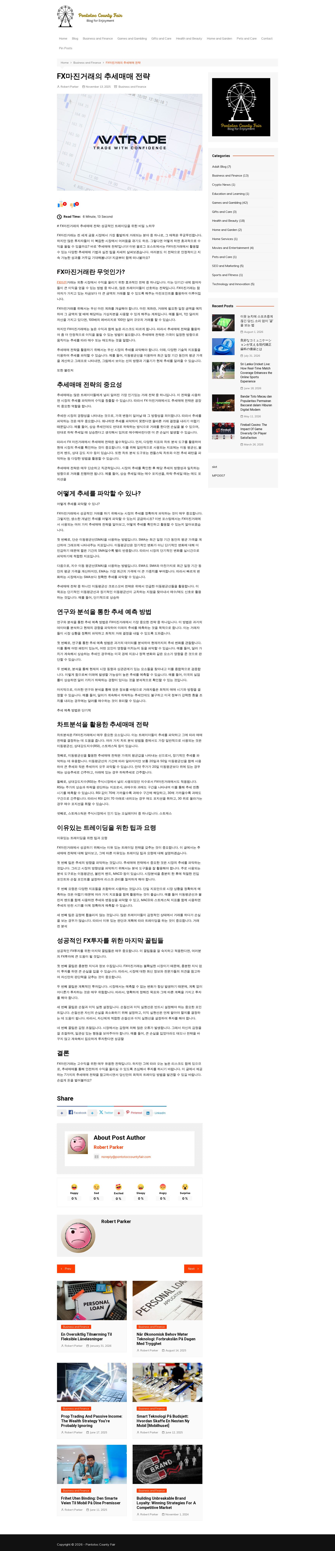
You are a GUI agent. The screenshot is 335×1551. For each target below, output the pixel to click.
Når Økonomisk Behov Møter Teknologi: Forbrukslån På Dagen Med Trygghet (166, 1339)
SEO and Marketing (225, 266)
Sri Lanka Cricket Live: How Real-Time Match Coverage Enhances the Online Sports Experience (256, 372)
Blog (75, 38)
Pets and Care (247, 38)
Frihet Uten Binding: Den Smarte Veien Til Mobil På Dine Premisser (91, 1500)
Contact (267, 38)
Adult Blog (219, 166)
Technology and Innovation (231, 284)
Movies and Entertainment (230, 248)
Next (191, 1269)
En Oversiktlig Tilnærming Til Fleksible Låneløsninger (86, 1336)
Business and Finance (98, 38)
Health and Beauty (189, 38)
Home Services (222, 239)
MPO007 (218, 475)
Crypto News (221, 184)
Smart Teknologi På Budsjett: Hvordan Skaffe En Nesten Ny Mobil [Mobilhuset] (163, 1421)
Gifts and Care (161, 38)
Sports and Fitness (225, 275)
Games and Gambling (132, 38)
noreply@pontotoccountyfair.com (126, 1157)
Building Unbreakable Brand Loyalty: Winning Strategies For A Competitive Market (166, 1503)
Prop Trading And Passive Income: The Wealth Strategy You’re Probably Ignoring (91, 1421)
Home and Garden (219, 38)
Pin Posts (65, 48)
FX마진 (62, 282)
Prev (68, 1269)
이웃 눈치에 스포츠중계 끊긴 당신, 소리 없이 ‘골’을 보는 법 (256, 321)
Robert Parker (70, 86)
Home (63, 38)
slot (214, 467)
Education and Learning (228, 194)
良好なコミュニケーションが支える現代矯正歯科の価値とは (255, 344)
